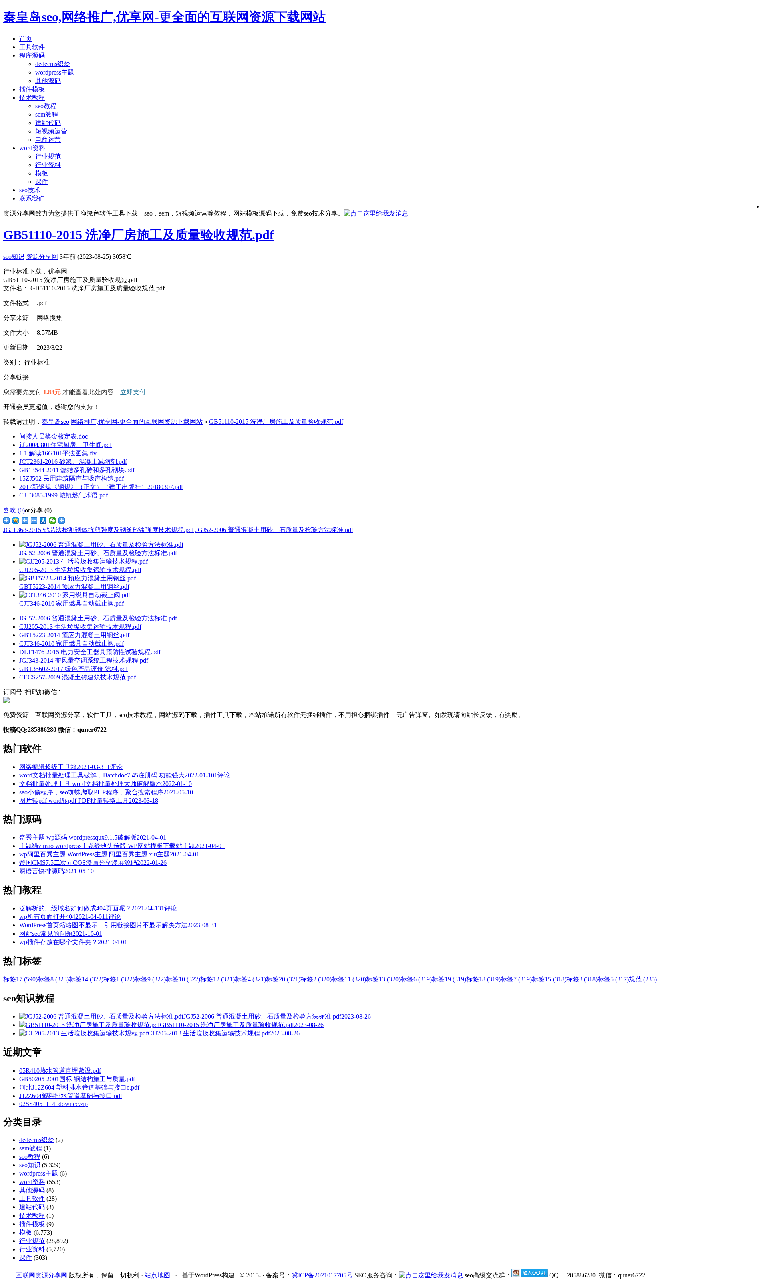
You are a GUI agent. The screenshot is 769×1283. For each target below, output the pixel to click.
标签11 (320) (349, 979)
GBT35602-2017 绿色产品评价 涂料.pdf (73, 668)
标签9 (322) (150, 979)
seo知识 (13, 256)
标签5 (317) (613, 979)
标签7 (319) (516, 979)
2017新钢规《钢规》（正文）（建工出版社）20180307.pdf (101, 486)
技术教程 (32, 97)
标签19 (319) (449, 979)
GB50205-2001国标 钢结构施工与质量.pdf (77, 1079)
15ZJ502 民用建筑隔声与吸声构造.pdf (71, 478)
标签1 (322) (119, 979)
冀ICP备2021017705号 (322, 1275)
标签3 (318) (582, 979)
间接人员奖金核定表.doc (53, 436)
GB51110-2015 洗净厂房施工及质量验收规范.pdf (138, 235)
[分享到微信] (52, 520)
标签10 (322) (183, 979)
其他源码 (48, 80)
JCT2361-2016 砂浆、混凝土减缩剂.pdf (73, 461)
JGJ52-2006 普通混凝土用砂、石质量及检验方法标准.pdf (274, 529)
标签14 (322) (86, 979)
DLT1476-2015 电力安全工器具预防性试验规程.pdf (90, 652)
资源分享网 (42, 256)
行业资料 (48, 164)
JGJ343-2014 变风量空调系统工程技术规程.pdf (83, 660)
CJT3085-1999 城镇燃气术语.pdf (63, 495)
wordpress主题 (54, 72)
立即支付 (133, 392)
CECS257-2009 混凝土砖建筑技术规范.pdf (77, 677)
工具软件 (32, 47)
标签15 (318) (549, 979)
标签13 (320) (383, 979)
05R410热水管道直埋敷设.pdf (60, 1070)
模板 (41, 173)
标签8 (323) (53, 979)
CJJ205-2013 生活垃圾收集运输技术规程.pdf (80, 626)
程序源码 (32, 55)
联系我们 (32, 198)
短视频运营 (51, 131)
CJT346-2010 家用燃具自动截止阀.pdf (71, 643)
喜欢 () (14, 510)
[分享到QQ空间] (15, 520)
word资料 (32, 148)
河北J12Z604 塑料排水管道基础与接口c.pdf (79, 1087)
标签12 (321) (217, 979)
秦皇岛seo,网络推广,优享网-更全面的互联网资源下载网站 (122, 421)
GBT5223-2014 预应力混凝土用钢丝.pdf (74, 635)
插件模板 (32, 89)
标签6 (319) (416, 979)
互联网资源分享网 (41, 1275)
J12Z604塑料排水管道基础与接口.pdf (70, 1095)
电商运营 (48, 139)
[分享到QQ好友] (34, 520)
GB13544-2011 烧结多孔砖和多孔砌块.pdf (77, 470)
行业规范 (48, 156)
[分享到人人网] (43, 520)
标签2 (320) (316, 979)
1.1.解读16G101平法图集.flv (58, 453)
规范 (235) (643, 979)
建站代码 (48, 122)
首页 (25, 38)
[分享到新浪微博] (6, 520)
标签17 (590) (20, 979)
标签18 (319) (483, 979)
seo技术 (29, 190)
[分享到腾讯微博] (25, 520)
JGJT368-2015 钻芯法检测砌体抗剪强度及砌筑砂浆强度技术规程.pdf (98, 529)
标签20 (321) (283, 979)
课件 (41, 181)
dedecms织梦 (52, 63)
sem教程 (46, 114)
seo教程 (45, 106)
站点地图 (157, 1275)
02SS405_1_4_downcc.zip (53, 1103)
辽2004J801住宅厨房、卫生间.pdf (65, 444)
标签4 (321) (250, 979)
